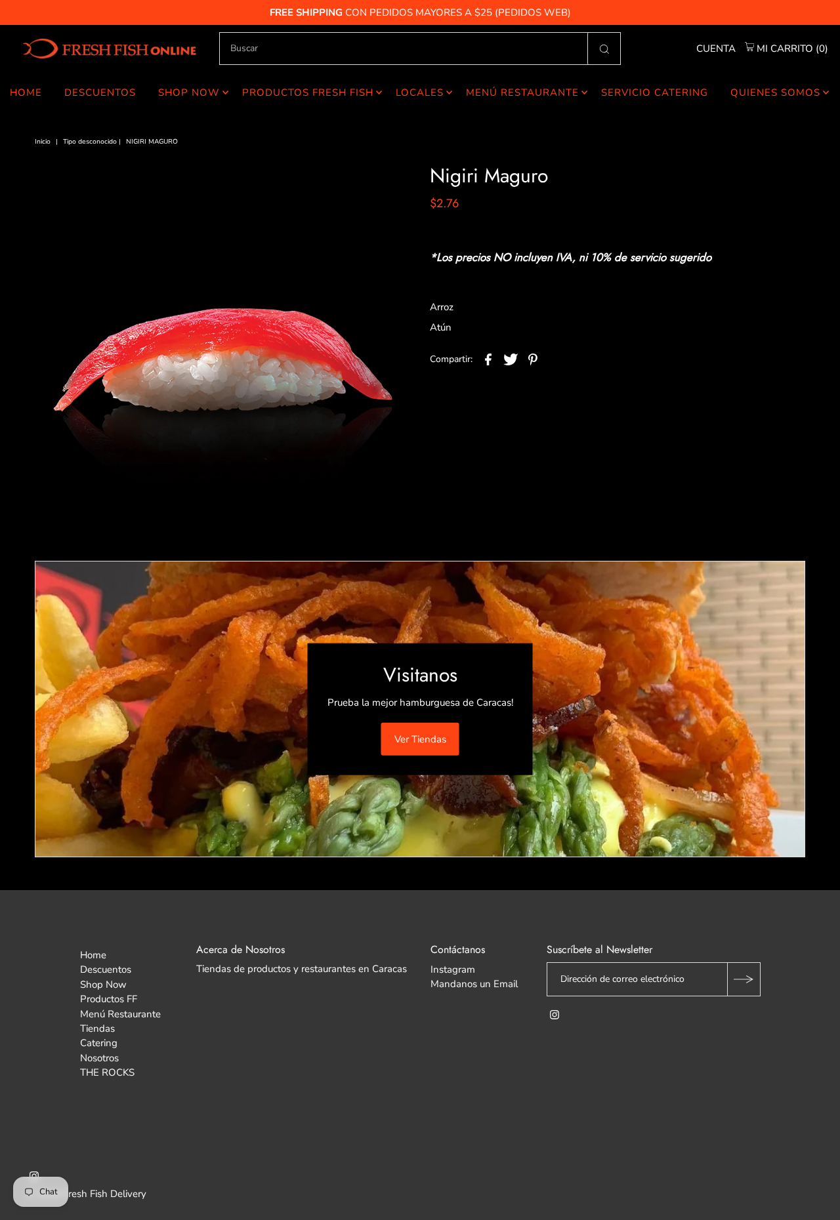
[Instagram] (554, 1016)
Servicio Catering (654, 92)
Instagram (452, 969)
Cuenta (716, 48)
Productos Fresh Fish (307, 92)
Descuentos (100, 92)
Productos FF (108, 999)
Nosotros (99, 1058)
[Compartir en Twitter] (510, 359)
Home (26, 92)
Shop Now (189, 92)
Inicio (43, 141)
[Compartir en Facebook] (488, 359)
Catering (98, 1042)
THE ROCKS (107, 1072)
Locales (420, 92)
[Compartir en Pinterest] (533, 359)
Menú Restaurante (522, 92)
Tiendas (97, 1028)
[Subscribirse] (743, 979)
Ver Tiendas (420, 738)
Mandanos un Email (474, 983)
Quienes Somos (775, 92)
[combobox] (420, 48)
